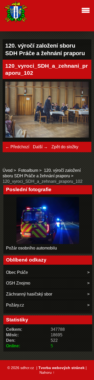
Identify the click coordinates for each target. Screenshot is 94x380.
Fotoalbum (28, 170)
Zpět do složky (64, 147)
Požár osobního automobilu (31, 248)
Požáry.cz (15, 305)
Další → (40, 147)
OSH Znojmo (18, 283)
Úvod (8, 170)
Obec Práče (17, 272)
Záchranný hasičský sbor (29, 294)
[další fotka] (80, 110)
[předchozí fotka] (14, 110)
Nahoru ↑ (47, 372)
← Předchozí (17, 147)
